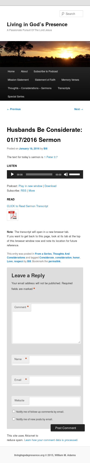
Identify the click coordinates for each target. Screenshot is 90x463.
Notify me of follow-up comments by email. (40, 411)
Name (20, 359)
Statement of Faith (45, 79)
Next (78, 109)
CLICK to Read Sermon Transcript (27, 206)
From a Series (43, 253)
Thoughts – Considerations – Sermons (29, 88)
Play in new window (30, 186)
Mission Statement (18, 79)
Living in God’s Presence (37, 24)
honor (76, 257)
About (24, 71)
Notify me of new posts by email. (34, 419)
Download (50, 186)
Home (11, 71)
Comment (21, 307)
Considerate (46, 257)
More (32, 190)
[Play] (12, 174)
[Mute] (66, 174)
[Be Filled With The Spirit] (45, 215)
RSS (23, 190)
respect (18, 261)
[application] (45, 174)
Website (19, 400)
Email (20, 379)
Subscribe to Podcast (46, 71)
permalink (54, 261)
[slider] (75, 174)
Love (10, 261)
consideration (63, 257)
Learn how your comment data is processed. (51, 440)
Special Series (16, 96)
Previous (14, 109)
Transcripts (64, 88)
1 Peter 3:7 (51, 157)
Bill (45, 148)
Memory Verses (70, 79)
